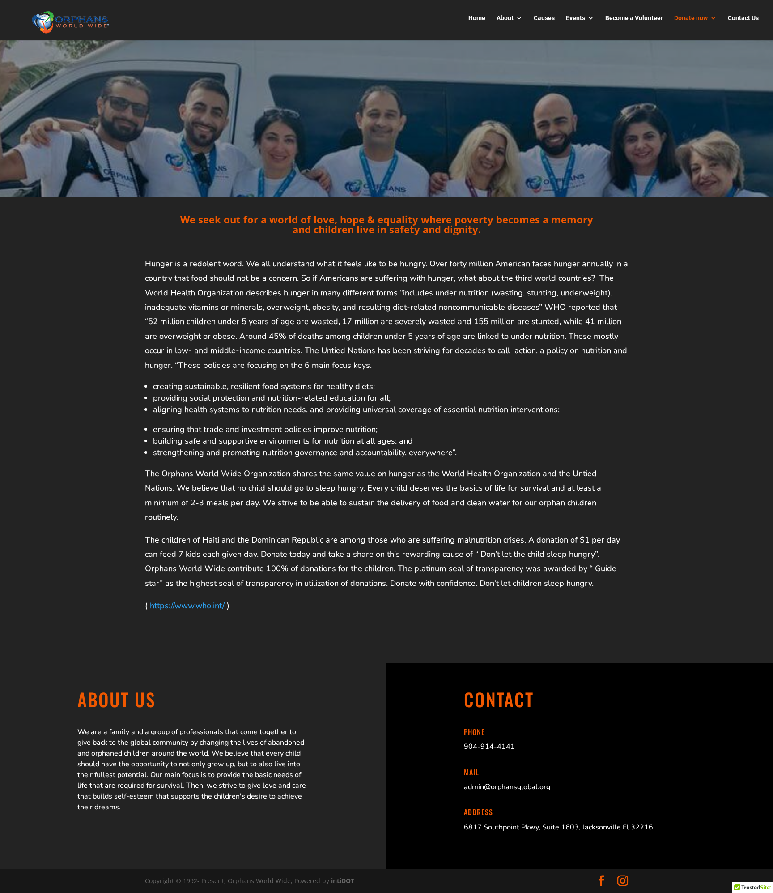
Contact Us (743, 18)
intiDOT (342, 880)
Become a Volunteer (634, 18)
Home (476, 18)
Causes (544, 18)
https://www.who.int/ (187, 605)
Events (575, 18)
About (505, 18)
